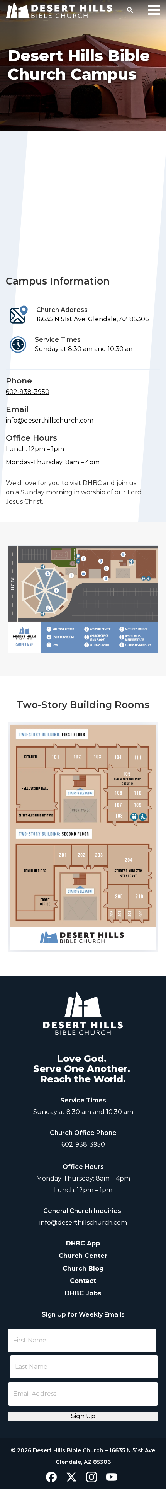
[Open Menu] (154, 10)
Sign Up (83, 1416)
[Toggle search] (130, 10)
